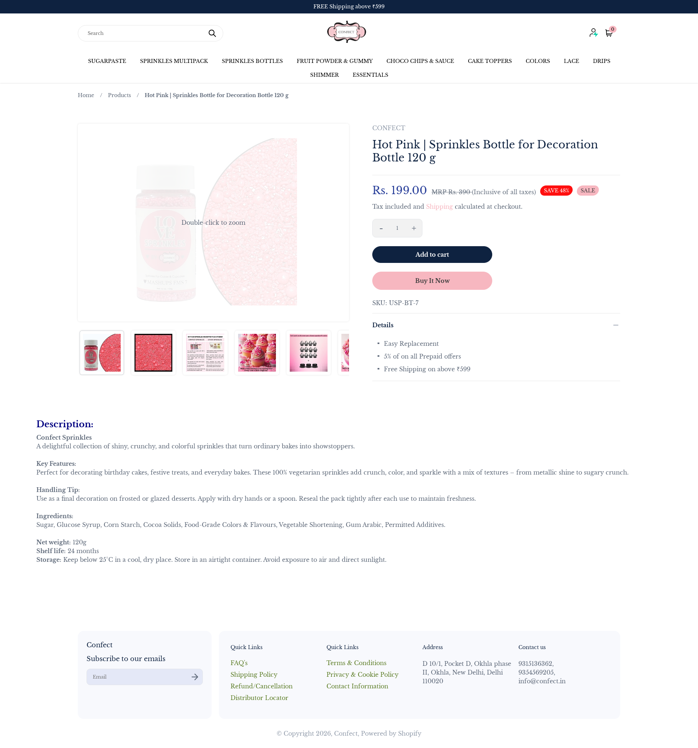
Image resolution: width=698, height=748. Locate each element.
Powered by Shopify (391, 733)
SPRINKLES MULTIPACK (174, 61)
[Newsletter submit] (195, 677)
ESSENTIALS (370, 75)
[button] (213, 222)
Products (119, 95)
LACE (571, 61)
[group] (102, 353)
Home (86, 95)
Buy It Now (432, 280)
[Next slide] (339, 222)
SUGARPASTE (107, 61)
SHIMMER (324, 75)
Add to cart (432, 254)
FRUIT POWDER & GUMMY (335, 61)
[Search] (212, 33)
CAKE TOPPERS (490, 61)
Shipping (439, 206)
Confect (346, 733)
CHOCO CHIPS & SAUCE (420, 61)
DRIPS (601, 61)
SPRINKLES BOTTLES (252, 61)
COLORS (538, 61)
